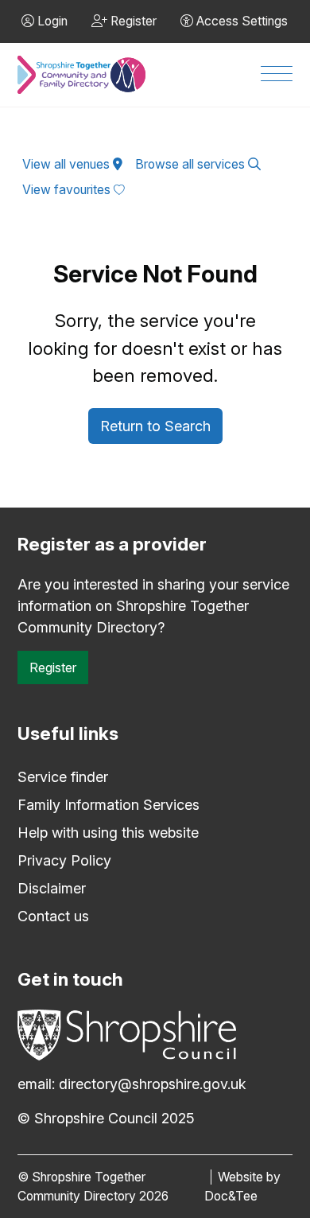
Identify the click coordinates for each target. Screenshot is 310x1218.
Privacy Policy (64, 860)
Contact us (53, 916)
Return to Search (155, 426)
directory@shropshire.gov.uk (152, 1084)
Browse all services (191, 164)
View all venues (67, 164)
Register (52, 667)
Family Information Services (108, 804)
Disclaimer (51, 888)
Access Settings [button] (240, 21)
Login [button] (51, 21)
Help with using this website (108, 832)
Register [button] (132, 21)
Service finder (62, 777)
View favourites (68, 189)
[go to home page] (81, 75)
